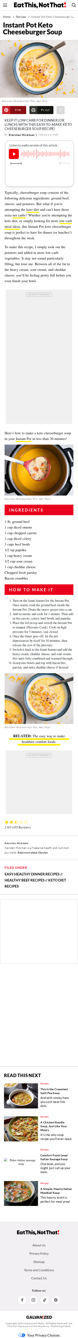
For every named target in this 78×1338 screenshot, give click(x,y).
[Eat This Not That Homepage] (40, 5)
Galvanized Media (34, 1323)
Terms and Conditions (39, 1270)
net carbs (19, 215)
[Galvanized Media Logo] (39, 1317)
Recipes (21, 16)
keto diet (32, 209)
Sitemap (39, 1262)
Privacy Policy (39, 1253)
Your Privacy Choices (43, 1335)
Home (7, 16)
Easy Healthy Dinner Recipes (32, 874)
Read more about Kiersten (33, 852)
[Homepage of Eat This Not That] (38, 1233)
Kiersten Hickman (22, 135)
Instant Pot (23, 438)
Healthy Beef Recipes (25, 880)
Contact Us (39, 1278)
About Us (39, 1245)
